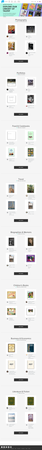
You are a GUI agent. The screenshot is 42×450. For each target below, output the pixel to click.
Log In (35, 1)
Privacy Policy (18, 448)
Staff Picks (9, 1)
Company (8, 448)
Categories (6, 1)
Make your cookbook (21, 127)
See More (21, 61)
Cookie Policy (23, 448)
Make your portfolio (21, 74)
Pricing (15, 448)
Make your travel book (22, 180)
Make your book (21, 393)
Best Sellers (12, 1)
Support (26, 448)
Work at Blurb (12, 448)
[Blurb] (2, 2)
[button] (40, 1)
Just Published (15, 1)
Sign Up (32, 1)
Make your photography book (21, 21)
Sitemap (29, 448)
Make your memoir (21, 233)
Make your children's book (21, 287)
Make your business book (21, 340)
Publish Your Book (18, 1)
